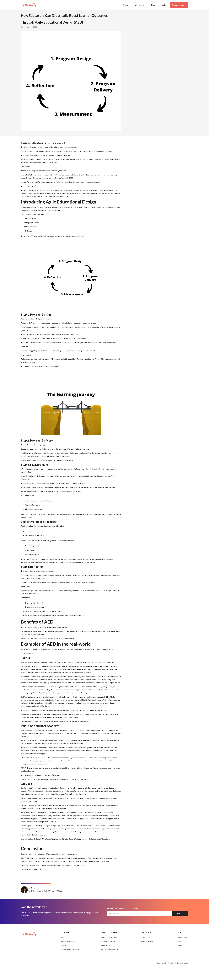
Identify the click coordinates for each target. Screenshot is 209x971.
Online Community (108, 941)
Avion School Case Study (70, 949)
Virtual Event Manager (109, 949)
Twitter (178, 941)
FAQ (62, 954)
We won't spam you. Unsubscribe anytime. (122, 908)
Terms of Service (147, 941)
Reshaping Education (55, 196)
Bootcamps (105, 945)
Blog (153, 5)
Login (163, 5)
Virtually (30, 196)
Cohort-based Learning (109, 937)
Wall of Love (139, 5)
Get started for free (179, 5)
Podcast (64, 945)
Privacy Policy (146, 937)
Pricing (125, 5)
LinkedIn (179, 945)
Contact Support (182, 937)
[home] (29, 5)
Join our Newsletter (68, 941)
